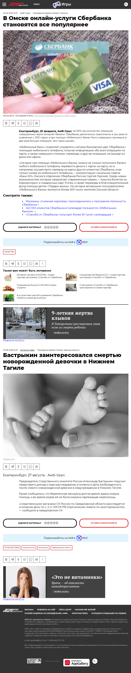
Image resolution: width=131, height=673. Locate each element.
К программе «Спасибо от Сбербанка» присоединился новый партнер (99, 286)
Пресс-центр (65, 610)
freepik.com (9, 459)
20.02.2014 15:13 (10, 13)
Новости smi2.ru (13, 340)
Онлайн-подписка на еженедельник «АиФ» (46, 613)
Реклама (29, 610)
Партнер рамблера (52, 661)
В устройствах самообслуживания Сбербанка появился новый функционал (40, 296)
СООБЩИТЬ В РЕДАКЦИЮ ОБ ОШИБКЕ (108, 613)
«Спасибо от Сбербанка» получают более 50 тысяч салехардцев (68, 214)
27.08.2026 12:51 (10, 350)
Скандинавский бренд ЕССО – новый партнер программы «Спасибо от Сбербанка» (102, 276)
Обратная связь (80, 613)
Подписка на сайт (46, 610)
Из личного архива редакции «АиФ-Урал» (55, 115)
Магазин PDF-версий (85, 610)
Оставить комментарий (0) (104, 227)
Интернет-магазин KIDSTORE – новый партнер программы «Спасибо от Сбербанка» (39, 276)
